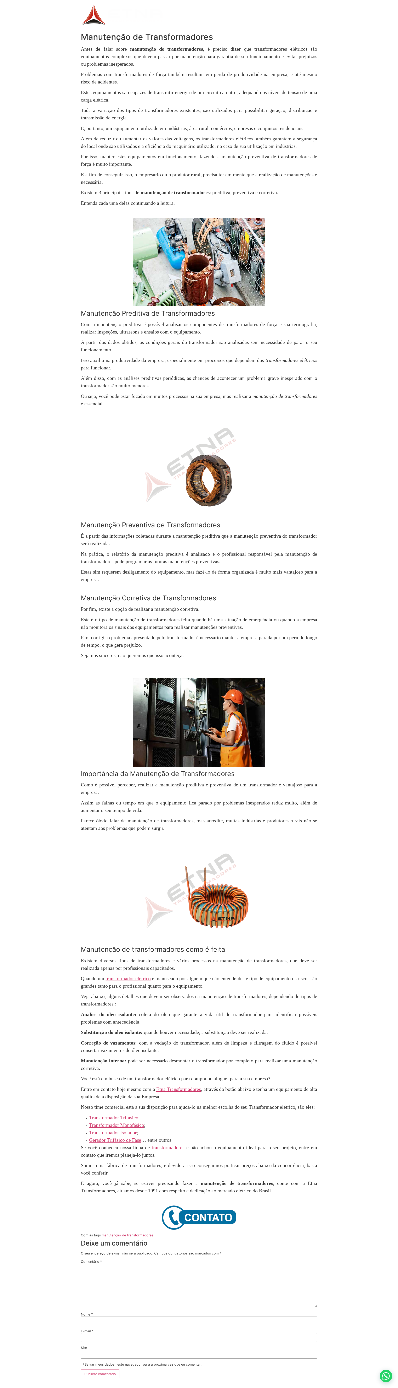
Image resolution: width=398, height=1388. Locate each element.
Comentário (91, 1261)
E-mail (87, 1331)
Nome (87, 1314)
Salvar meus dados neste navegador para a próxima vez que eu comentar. (143, 1364)
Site (84, 1347)
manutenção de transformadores (127, 1235)
